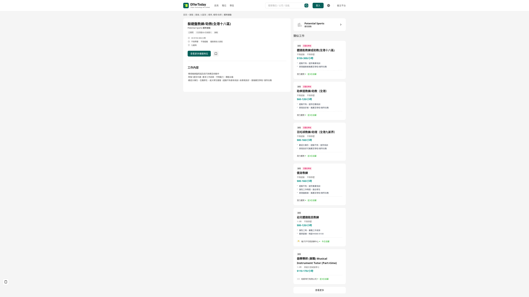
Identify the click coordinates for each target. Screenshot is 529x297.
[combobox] (286, 5)
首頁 (216, 5)
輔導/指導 (217, 14)
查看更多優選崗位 (199, 53)
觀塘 (197, 14)
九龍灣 (203, 14)
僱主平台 (341, 5)
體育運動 (228, 14)
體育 (210, 14)
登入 (318, 5)
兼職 (191, 14)
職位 (224, 5)
